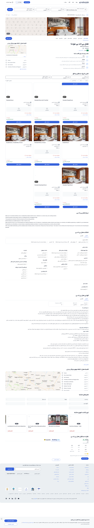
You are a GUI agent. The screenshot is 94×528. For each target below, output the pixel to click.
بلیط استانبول (78, 494)
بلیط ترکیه (43, 494)
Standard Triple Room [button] (68, 185)
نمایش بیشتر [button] (86, 364)
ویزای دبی (24, 494)
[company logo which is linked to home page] (83, 2)
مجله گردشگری (57, 475)
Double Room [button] (66, 142)
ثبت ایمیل (10, 470)
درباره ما (57, 468)
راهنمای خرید (72, 470)
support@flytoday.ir (11, 474)
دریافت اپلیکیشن (56, 479)
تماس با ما (57, 470)
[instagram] (15, 499)
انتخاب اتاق (9, 38)
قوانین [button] (65, 38)
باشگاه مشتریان (71, 477)
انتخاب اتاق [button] (80, 38)
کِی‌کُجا (88, 489)
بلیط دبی (73, 494)
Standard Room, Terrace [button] (40, 142)
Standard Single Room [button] (68, 100)
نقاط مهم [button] (61, 38)
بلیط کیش (47, 494)
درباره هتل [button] (75, 38)
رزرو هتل (83, 15)
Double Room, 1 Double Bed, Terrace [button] (14, 142)
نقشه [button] (25, 56)
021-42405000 (26, 474)
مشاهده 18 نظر (56, 460)
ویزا (88, 477)
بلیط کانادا (38, 494)
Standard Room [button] (9, 100)
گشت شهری (87, 482)
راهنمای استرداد (71, 468)
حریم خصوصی (31, 522)
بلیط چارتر (87, 494)
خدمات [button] (87, 466)
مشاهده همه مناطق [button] (23, 69)
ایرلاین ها (82, 494)
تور (88, 479)
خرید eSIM (87, 486)
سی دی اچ (44, 399)
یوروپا (66, 399)
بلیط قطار (87, 472)
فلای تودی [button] (57, 466)
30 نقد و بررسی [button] (81, 50)
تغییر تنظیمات (11, 524)
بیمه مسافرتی (86, 484)
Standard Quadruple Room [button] (40, 185)
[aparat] (6, 499)
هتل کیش (51, 494)
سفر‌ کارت (57, 477)
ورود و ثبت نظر (84, 458)
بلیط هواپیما (87, 468)
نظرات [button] (57, 38)
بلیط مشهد (69, 494)
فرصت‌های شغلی (56, 472)
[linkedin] (12, 499)
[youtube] (18, 499)
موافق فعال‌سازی (11, 520)
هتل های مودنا (78, 15)
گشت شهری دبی (11, 494)
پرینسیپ (86, 399)
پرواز (76, 2)
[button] (65, 2)
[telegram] (9, 499)
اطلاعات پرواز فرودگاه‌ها (85, 491)
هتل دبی (60, 494)
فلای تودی (35, 499)
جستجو (10, 9)
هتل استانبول (65, 494)
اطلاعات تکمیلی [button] (71, 466)
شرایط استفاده (25, 522)
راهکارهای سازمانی (71, 482)
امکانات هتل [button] (70, 38)
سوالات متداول (71, 475)
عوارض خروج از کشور (71, 479)
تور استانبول (16, 494)
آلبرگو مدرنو (86, 403)
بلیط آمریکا (34, 494)
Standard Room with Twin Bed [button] (41, 100)
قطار (69, 2)
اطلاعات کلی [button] (86, 38)
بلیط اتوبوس (87, 475)
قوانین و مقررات (71, 472)
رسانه (58, 482)
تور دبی (20, 494)
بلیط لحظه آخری (29, 494)
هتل (73, 2)
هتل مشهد (56, 494)
